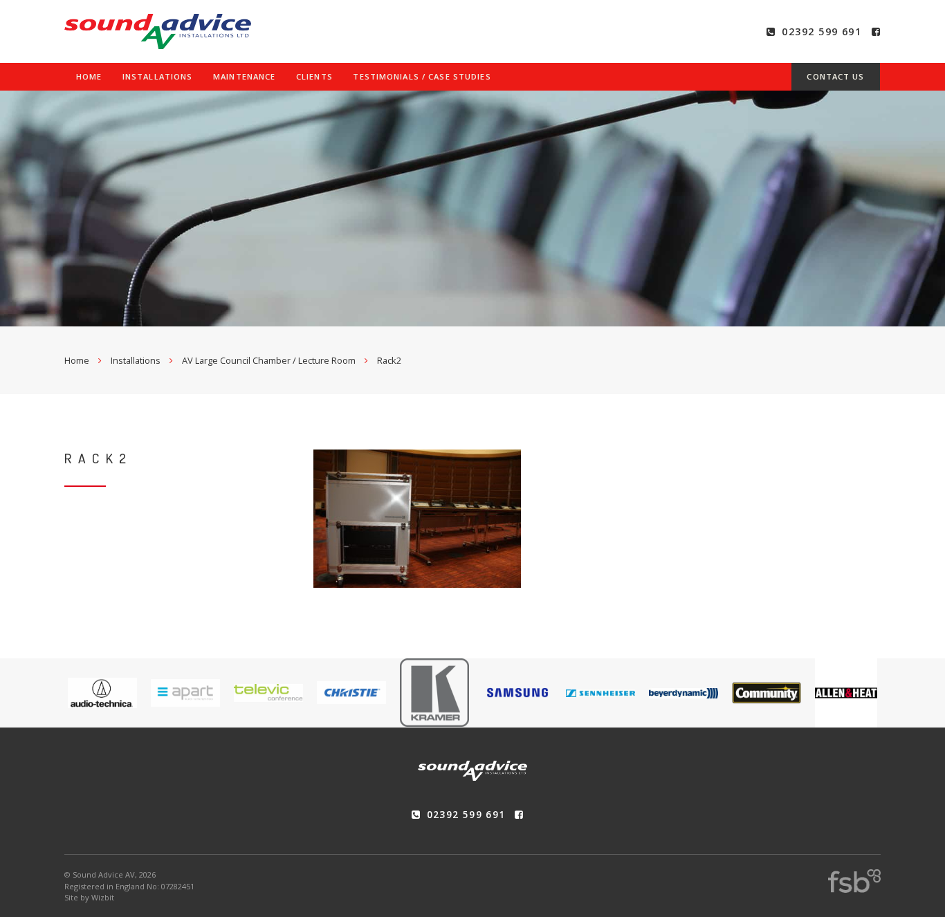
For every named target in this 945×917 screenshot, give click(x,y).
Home (89, 76)
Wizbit (102, 897)
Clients (314, 76)
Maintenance (244, 76)
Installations (157, 76)
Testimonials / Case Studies (421, 76)
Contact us (835, 76)
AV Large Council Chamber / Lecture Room (269, 360)
